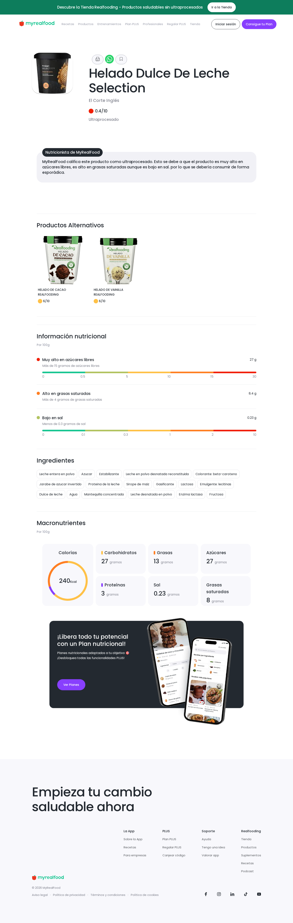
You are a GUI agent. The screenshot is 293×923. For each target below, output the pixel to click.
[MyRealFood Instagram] (219, 895)
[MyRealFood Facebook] (206, 895)
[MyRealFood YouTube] (259, 895)
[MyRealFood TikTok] (246, 895)
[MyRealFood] (36, 24)
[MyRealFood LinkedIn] (232, 895)
